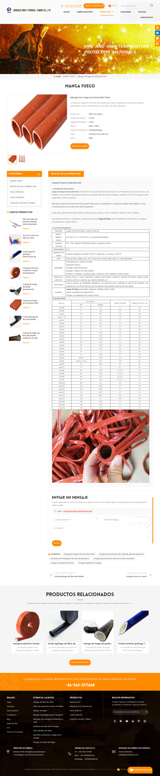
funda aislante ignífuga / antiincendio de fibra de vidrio (29, 254)
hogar (67, 12)
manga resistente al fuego (89, 563)
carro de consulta (94, 6)
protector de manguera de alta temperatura (70, 558)
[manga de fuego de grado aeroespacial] (15, 289)
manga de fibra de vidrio (43, 702)
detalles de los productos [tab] (66, 174)
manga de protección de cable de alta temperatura (121, 554)
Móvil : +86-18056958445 (85, 755)
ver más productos (80, 662)
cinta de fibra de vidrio (42, 731)
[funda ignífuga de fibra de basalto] (15, 322)
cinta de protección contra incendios (48, 706)
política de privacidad (15, 732)
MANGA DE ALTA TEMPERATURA (23, 186)
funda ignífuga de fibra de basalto (30, 318)
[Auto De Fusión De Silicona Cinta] (15, 240)
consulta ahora (79, 146)
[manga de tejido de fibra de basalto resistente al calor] (15, 338)
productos (105, 12)
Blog (8, 719)
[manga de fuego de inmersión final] (15, 305)
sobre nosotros (85, 12)
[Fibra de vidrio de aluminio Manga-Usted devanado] (15, 224)
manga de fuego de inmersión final (77, 511)
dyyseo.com (112, 769)
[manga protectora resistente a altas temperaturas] (15, 273)
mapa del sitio (12, 723)
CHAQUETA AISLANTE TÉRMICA (23, 203)
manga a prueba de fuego (62, 563)
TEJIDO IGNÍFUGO (17, 197)
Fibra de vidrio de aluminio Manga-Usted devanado (30, 222)
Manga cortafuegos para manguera (48, 715)
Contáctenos (146, 18)
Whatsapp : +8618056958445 (86, 759)
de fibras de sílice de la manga (46, 726)
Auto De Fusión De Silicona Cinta (30, 236)
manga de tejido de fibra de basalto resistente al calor (31, 335)
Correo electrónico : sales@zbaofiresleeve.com (128, 753)
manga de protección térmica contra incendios (114, 558)
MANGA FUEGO (16, 181)
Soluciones (125, 12)
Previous (8, 629)
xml (8, 728)
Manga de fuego (40, 710)
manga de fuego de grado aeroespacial (30, 287)
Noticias (142, 12)
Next (152, 629)
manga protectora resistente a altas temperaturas (30, 270)
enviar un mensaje (143, 770)
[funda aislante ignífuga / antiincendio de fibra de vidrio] (15, 257)
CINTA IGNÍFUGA (17, 192)
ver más (26, 229)
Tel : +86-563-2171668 (83, 752)
